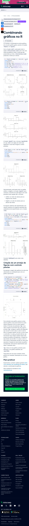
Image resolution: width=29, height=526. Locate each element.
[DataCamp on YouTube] (15, 506)
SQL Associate (19, 479)
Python (2, 439)
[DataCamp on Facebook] (2, 506)
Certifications (19, 408)
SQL (2, 443)
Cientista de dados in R (6, 482)
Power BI (3, 448)
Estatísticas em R (8, 26)
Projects (17, 410)
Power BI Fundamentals (21, 465)
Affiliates (3, 408)
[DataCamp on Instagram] (19, 506)
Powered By (19, 70)
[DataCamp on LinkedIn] (10, 506)
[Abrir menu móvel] (27, 6)
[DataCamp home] (10, 502)
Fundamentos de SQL (20, 459)
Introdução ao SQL (5, 459)
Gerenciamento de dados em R (12, 19)
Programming (19, 446)
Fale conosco (4, 415)
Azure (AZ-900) (19, 487)
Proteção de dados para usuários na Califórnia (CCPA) (11, 518)
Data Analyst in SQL (5, 477)
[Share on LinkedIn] (2, 23)
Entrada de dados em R (10, 21)
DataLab (17, 415)
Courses (17, 406)
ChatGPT (3, 452)
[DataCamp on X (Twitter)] (6, 506)
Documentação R (8, 24)
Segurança (10, 521)
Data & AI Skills (4, 420)
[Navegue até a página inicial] (6, 6)
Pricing (17, 420)
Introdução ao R (4, 461)
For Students (18, 422)
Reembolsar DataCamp (21, 428)
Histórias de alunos (20, 430)
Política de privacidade (5, 516)
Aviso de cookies (14, 516)
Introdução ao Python (6, 457)
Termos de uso (16, 521)
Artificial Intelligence (5, 446)
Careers (3, 406)
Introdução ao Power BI (6, 464)
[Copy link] (2, 20)
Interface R (17, 24)
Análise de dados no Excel (7, 466)
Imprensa (3, 404)
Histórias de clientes (5, 430)
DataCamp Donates (20, 434)
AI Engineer (18, 483)
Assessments (18, 413)
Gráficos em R (21, 21)
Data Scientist (19, 481)
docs (9, 15)
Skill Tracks (18, 404)
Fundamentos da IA (20, 457)
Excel (2, 450)
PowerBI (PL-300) (19, 485)
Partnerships (4, 410)
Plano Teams (4, 424)
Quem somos (4, 402)
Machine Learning (20, 441)
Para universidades (20, 432)
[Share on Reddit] (2, 29)
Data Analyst (19, 477)
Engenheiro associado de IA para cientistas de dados (6, 493)
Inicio (5, 15)
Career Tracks (19, 402)
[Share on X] (2, 32)
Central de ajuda (5, 413)
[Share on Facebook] (2, 26)
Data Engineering (19, 443)
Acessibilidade (4, 521)
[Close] (27, 2)
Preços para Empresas (6, 422)
